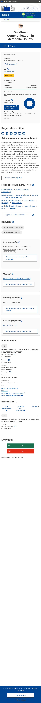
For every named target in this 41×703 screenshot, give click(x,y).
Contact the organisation (11, 389)
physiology (5, 203)
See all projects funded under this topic (19, 284)
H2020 (6, 19)
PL (24, 133)
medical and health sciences (11, 200)
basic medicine (29, 200)
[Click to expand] (37, 416)
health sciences (29, 206)
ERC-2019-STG (9, 325)
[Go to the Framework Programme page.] (20, 26)
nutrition (4, 208)
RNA (6, 197)
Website (6, 391)
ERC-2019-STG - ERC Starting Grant (16, 279)
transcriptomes (16, 197)
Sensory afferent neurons (11, 232)
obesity (13, 208)
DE (3, 133)
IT (19, 133)
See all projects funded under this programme (17, 258)
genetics (35, 195)
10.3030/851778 (9, 71)
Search (33, 8)
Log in (24, 8)
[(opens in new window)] (8, 7)
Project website (10, 64)
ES (11, 133)
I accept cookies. (20, 695)
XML (22, 446)
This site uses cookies (10, 688)
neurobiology (6, 192)
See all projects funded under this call (18, 331)
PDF (22, 451)
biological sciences (22, 189)
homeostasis (17, 203)
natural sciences (6, 189)
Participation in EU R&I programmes (14, 393)
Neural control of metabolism (13, 227)
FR (15, 133)
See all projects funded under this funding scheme (20, 309)
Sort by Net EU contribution (20, 408)
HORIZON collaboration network (13, 396)
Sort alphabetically (7, 407)
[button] (28, 8)
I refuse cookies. (20, 700)
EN (7, 133)
